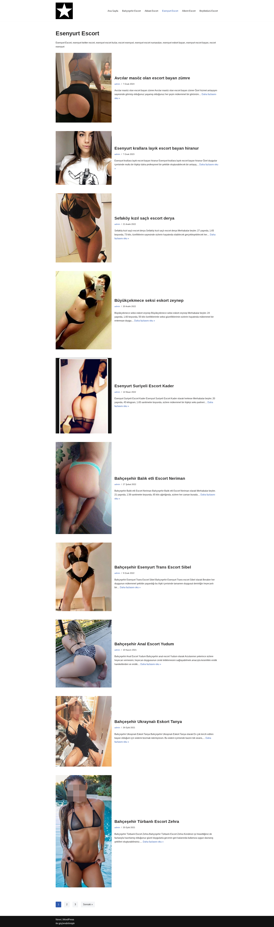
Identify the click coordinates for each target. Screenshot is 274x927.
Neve (58, 919)
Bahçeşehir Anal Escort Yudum (144, 644)
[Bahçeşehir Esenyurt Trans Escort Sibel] (84, 577)
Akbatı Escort (151, 11)
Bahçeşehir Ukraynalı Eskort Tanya (148, 721)
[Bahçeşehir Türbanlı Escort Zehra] (84, 831)
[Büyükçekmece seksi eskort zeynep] (84, 310)
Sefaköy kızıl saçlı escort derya (144, 218)
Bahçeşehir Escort (131, 11)
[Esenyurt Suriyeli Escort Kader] (84, 396)
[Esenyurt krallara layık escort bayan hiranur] (84, 158)
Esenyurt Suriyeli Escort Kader (144, 386)
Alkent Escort (189, 11)
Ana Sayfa (113, 11)
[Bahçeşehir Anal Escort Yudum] (84, 653)
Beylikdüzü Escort (209, 11)
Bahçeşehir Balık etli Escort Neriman (149, 478)
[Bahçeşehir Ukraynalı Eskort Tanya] (84, 731)
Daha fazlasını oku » (144, 320)
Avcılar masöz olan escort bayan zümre (152, 78)
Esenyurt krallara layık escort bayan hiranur (156, 148)
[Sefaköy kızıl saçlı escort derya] (84, 227)
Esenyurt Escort (170, 11)
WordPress (68, 919)
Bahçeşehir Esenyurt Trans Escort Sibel (152, 567)
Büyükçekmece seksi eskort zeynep (149, 300)
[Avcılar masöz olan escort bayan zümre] (84, 88)
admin (117, 84)
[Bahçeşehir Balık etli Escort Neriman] (84, 488)
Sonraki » (88, 904)
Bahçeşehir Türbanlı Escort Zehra (146, 821)
